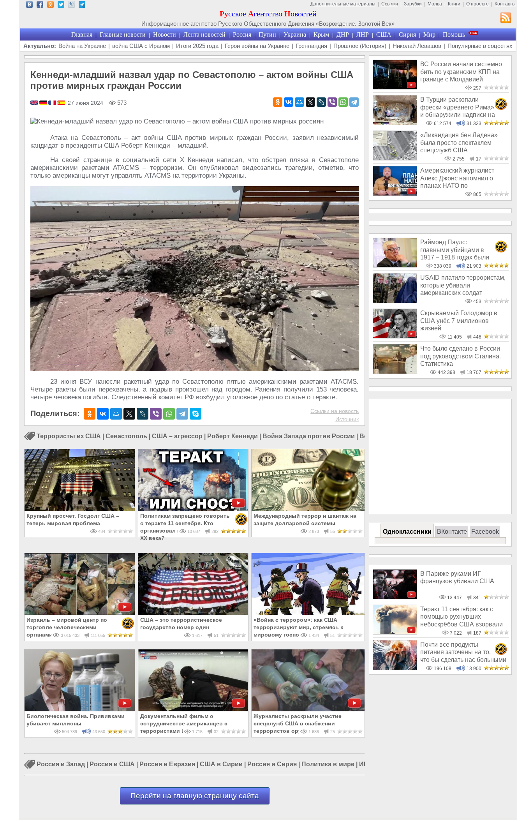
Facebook (485, 531)
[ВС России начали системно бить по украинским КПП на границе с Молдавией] (395, 87)
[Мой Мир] (299, 102)
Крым (321, 34)
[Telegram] (354, 102)
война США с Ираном (141, 45)
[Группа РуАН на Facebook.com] (40, 5)
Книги (454, 4)
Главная (81, 34)
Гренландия (311, 45)
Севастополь (126, 436)
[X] (310, 102)
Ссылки (389, 4)
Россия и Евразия (167, 764)
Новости (164, 34)
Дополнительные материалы (342, 4)
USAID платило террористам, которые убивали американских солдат (463, 285)
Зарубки (413, 4)
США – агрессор (177, 436)
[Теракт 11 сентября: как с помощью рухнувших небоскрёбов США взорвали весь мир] (395, 632)
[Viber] (332, 102)
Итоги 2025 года (197, 45)
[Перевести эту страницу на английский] (34, 103)
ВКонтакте (452, 531)
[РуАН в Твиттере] (61, 5)
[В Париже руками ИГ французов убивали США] (395, 597)
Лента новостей (204, 34)
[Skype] (195, 414)
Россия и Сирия (272, 764)
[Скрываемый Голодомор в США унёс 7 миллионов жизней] (395, 336)
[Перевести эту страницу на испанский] (61, 103)
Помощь (454, 34)
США (383, 34)
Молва (435, 4)
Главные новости (123, 34)
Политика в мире (327, 764)
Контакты (505, 4)
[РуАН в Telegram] (82, 5)
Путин (267, 34)
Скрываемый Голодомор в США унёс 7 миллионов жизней (458, 321)
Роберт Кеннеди (232, 436)
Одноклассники (407, 531)
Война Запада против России (308, 436)
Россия (242, 34)
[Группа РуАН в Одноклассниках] (50, 5)
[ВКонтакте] (288, 102)
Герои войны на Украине (257, 45)
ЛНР (362, 34)
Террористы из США (69, 436)
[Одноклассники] (277, 102)
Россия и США (112, 764)
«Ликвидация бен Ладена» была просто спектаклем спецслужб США (459, 142)
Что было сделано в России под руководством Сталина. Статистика (460, 356)
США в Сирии (221, 764)
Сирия (407, 34)
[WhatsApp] (343, 102)
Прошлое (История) (359, 45)
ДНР (342, 34)
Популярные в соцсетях (480, 45)
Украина (295, 34)
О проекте (477, 4)
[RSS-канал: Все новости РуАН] (506, 18)
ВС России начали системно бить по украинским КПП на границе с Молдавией (461, 72)
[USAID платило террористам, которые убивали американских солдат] (395, 301)
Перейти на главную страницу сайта (194, 796)
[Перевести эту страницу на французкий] (52, 103)
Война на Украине (82, 45)
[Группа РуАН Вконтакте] (29, 5)
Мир (429, 34)
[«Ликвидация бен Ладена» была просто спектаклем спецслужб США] (395, 158)
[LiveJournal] (321, 102)
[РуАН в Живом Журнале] (71, 5)
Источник (347, 419)
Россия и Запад (61, 764)
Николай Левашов (417, 45)
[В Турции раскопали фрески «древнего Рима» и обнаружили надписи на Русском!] (395, 123)
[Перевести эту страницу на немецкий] (43, 103)
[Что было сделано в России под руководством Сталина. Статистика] (395, 372)
